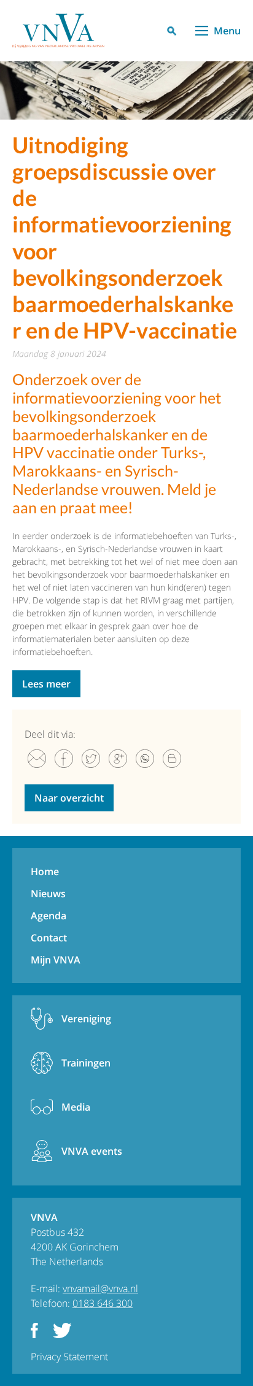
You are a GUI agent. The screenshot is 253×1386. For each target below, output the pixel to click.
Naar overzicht (69, 798)
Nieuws (48, 893)
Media (75, 1107)
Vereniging (86, 1018)
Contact (49, 938)
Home (45, 871)
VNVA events (91, 1151)
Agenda (48, 916)
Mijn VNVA (55, 960)
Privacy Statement (69, 1356)
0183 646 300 (102, 1303)
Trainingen (86, 1063)
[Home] (58, 30)
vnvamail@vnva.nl (100, 1288)
